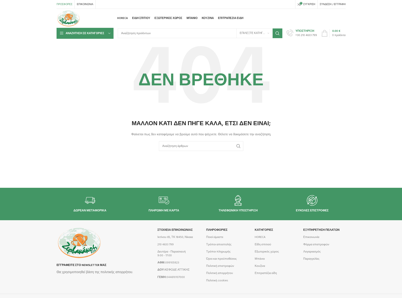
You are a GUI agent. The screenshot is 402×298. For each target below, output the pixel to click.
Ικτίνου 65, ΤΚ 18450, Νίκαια (175, 237)
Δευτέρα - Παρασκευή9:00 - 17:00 (171, 253)
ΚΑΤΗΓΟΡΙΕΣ (264, 230)
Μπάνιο (260, 258)
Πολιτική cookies (217, 280)
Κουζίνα (260, 266)
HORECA (260, 237)
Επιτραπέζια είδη (266, 273)
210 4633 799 (165, 244)
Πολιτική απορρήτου (219, 273)
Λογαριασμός (312, 251)
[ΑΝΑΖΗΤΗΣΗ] (277, 33)
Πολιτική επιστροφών (220, 266)
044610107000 (171, 277)
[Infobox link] (302, 33)
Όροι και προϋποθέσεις (221, 258)
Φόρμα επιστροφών (316, 244)
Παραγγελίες (311, 258)
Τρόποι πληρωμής (218, 251)
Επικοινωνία (311, 237)
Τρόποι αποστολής (218, 244)
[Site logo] (68, 18)
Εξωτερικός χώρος (267, 251)
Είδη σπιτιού (263, 244)
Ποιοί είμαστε (214, 237)
